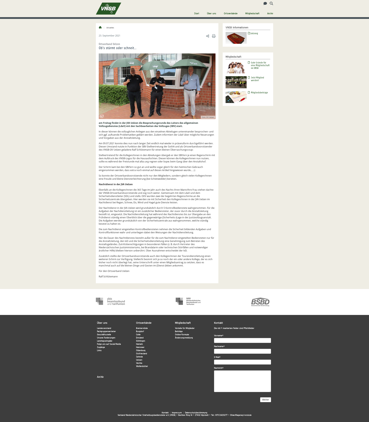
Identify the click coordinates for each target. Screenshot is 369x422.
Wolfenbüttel (142, 366)
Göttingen (140, 341)
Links (99, 350)
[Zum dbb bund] (110, 302)
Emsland (140, 338)
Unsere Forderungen (106, 338)
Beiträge (179, 331)
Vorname (218, 335)
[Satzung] (236, 37)
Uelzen (139, 360)
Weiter (265, 399)
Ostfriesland (141, 353)
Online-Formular (182, 334)
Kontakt (165, 412)
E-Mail (217, 357)
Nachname (219, 346)
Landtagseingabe (104, 341)
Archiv (270, 13)
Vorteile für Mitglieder (185, 328)
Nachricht (219, 368)
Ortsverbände (231, 13)
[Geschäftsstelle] (264, 3)
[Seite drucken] (213, 36)
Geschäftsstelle (104, 334)
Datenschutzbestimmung (196, 412)
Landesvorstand (104, 328)
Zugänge (101, 347)
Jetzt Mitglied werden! (257, 79)
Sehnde (139, 357)
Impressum (177, 412)
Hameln (139, 344)
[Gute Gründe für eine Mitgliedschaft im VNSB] (236, 67)
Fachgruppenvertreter (106, 331)
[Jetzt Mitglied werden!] (236, 82)
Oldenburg (140, 350)
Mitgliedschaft (252, 13)
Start (196, 13)
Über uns (211, 13)
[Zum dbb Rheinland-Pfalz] (190, 302)
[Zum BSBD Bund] (260, 302)
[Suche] (270, 3)
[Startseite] (100, 28)
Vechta (139, 363)
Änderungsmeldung (184, 338)
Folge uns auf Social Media (109, 344)
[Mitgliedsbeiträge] (236, 97)
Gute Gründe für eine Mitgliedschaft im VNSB (260, 65)
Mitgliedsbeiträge (259, 92)
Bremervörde (142, 328)
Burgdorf (140, 331)
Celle (138, 334)
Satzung (254, 33)
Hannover (140, 347)
